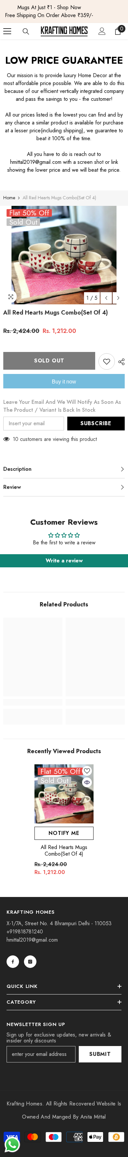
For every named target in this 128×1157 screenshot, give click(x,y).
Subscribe (96, 423)
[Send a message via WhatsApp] (12, 1145)
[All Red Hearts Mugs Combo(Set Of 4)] (64, 793)
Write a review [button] (64, 560)
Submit (100, 1054)
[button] (106, 298)
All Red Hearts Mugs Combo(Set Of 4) (64, 850)
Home (9, 197)
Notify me (64, 833)
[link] (32, 702)
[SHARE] (120, 362)
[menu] (7, 31)
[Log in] (102, 31)
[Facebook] (13, 961)
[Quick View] (87, 782)
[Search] (26, 31)
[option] (64, 11)
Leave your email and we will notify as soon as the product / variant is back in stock (62, 406)
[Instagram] (30, 961)
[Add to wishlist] (106, 361)
